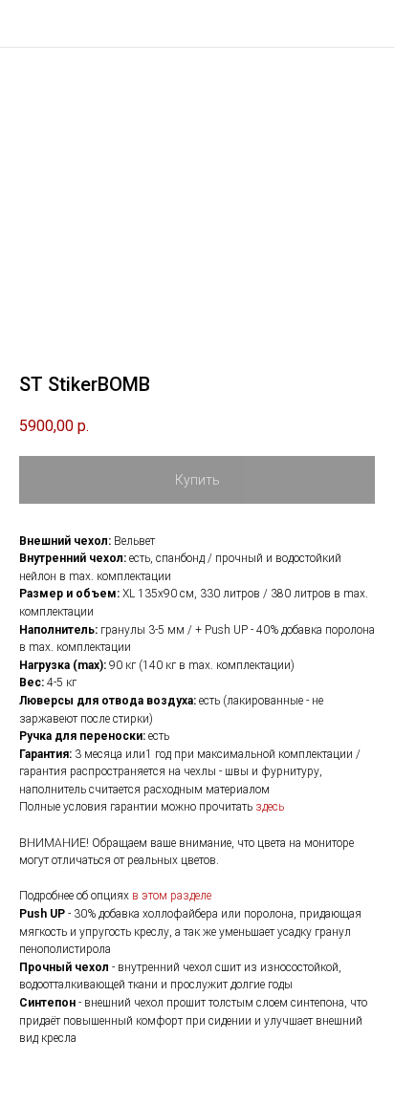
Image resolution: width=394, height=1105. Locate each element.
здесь (269, 806)
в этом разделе (171, 895)
